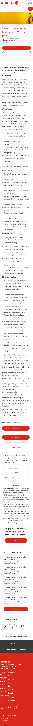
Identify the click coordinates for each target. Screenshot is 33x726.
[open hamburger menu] (2, 3)
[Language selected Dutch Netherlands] (23, 2)
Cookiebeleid (16, 644)
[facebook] (2, 707)
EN (30, 9)
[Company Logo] (12, 3)
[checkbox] (16, 54)
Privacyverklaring (8, 720)
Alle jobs (3, 678)
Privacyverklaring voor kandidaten (16, 636)
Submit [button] (16, 472)
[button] (16, 48)
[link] (9, 477)
